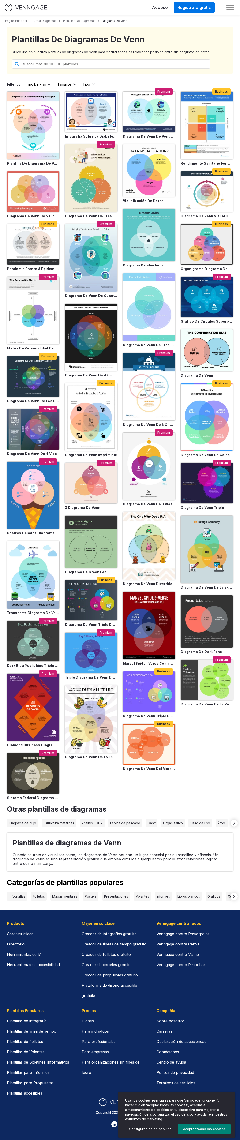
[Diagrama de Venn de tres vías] (149, 307)
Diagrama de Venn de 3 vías (147, 504)
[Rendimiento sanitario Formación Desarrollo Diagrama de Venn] (207, 125)
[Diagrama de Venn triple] (207, 483)
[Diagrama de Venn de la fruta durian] (91, 719)
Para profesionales (99, 1041)
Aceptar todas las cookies (204, 1129)
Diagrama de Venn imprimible (91, 455)
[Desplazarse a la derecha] (234, 823)
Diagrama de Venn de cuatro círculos (91, 296)
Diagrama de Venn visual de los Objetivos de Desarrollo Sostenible (207, 216)
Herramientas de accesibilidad (33, 964)
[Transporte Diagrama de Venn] (33, 575)
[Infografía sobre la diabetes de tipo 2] (91, 112)
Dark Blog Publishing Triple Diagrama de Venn (33, 666)
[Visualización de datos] (149, 170)
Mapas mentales (64, 896)
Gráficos (213, 896)
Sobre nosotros (171, 1021)
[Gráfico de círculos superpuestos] (207, 297)
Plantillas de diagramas (79, 20)
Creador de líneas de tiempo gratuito (114, 944)
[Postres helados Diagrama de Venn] (33, 495)
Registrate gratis (194, 7)
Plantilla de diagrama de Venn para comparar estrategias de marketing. (33, 163)
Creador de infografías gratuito (109, 933)
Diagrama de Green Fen (85, 572)
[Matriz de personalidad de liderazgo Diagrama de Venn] (33, 310)
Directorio (16, 944)
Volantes (142, 896)
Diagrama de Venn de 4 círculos (91, 375)
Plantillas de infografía (26, 1021)
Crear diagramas (45, 20)
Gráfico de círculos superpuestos (207, 321)
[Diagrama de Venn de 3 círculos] (149, 386)
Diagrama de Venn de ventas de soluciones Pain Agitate (149, 136)
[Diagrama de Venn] (207, 350)
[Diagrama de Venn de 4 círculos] (91, 337)
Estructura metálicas (59, 823)
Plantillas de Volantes (26, 1052)
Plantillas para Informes (28, 1072)
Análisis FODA (92, 823)
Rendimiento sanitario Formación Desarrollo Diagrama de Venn (207, 163)
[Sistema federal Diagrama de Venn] (33, 773)
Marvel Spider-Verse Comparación (149, 663)
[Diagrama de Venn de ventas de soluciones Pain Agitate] (149, 112)
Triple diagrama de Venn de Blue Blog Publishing (91, 677)
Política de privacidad (175, 1072)
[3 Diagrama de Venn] (91, 483)
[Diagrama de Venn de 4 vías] (33, 429)
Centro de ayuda (171, 1062)
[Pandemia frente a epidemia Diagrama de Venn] (33, 244)
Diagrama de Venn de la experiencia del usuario (207, 587)
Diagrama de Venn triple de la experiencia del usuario (91, 624)
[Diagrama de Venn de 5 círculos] (33, 191)
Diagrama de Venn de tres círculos (91, 216)
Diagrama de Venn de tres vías (149, 345)
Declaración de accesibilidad (181, 1041)
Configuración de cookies (150, 1129)
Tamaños (64, 84)
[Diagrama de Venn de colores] (207, 417)
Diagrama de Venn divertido (147, 584)
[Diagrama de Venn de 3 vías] (149, 466)
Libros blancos (188, 896)
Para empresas (95, 1052)
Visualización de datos (143, 201)
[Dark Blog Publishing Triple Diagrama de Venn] (33, 641)
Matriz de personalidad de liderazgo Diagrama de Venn (33, 348)
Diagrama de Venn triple (202, 508)
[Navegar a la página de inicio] (26, 7)
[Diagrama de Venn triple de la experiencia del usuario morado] (149, 691)
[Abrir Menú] (230, 7)
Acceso (160, 7)
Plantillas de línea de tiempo (31, 1031)
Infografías (17, 896)
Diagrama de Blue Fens (143, 265)
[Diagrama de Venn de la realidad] (207, 680)
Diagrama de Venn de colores (207, 455)
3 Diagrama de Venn (82, 508)
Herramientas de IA (24, 954)
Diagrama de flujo (22, 823)
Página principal (16, 20)
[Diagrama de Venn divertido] (149, 546)
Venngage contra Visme (178, 954)
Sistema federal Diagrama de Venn (33, 798)
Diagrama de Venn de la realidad (207, 704)
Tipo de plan (36, 84)
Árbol (222, 823)
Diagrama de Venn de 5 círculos (33, 216)
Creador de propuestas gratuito (110, 975)
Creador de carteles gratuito (107, 964)
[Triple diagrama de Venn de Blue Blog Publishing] (91, 653)
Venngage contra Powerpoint (183, 933)
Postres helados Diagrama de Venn (33, 533)
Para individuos (95, 1031)
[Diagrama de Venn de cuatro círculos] (91, 258)
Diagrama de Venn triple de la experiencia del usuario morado (149, 716)
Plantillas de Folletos (25, 1041)
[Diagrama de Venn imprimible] (91, 417)
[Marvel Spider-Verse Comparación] (149, 625)
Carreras (164, 1031)
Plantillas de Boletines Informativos (38, 1062)
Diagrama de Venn (197, 375)
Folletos (39, 896)
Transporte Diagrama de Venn (33, 613)
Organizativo (173, 823)
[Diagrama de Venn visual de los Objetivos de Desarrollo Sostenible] (207, 191)
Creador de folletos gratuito (106, 954)
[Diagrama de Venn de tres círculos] (91, 178)
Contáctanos (168, 1052)
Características (20, 933)
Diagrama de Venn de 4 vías (32, 454)
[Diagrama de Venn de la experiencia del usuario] (207, 549)
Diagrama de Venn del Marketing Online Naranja (149, 769)
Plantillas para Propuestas (30, 1082)
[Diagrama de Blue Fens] (149, 235)
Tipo (86, 84)
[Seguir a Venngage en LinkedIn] (114, 1124)
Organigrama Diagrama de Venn (207, 269)
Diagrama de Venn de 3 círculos (149, 425)
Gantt (152, 823)
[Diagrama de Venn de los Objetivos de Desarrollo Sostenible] (33, 376)
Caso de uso (200, 823)
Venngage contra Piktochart (181, 964)
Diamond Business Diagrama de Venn (33, 745)
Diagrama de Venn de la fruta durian (91, 757)
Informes (163, 896)
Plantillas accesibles (24, 1093)
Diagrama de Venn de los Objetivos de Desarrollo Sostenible (33, 401)
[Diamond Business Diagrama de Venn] (33, 707)
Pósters (91, 896)
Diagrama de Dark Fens (201, 652)
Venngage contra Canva (178, 944)
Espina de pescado (125, 823)
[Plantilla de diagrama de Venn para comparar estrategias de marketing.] (33, 125)
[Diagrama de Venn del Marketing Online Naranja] (149, 744)
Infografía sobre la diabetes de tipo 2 (91, 136)
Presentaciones (116, 896)
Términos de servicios (176, 1082)
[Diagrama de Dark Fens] (207, 621)
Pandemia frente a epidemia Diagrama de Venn (33, 269)
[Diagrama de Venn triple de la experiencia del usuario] (91, 600)
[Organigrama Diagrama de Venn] (207, 244)
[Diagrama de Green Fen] (91, 542)
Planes (88, 1021)
